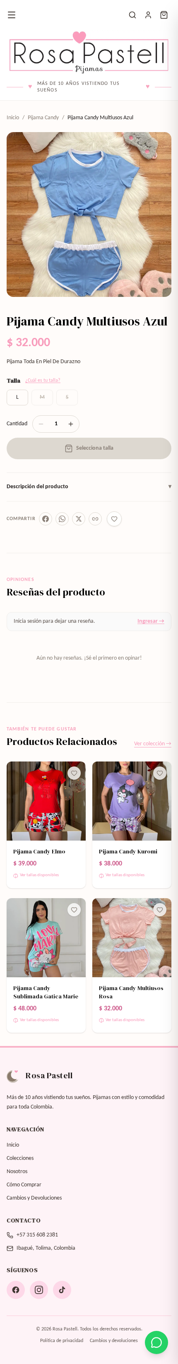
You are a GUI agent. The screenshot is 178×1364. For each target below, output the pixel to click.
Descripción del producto (89, 487)
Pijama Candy (43, 118)
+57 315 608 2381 (37, 1235)
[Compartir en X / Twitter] (78, 518)
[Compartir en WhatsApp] (62, 518)
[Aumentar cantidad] (71, 424)
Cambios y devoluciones (114, 1340)
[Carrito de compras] (163, 14)
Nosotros (17, 1172)
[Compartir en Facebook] (45, 518)
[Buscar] (132, 14)
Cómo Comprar (24, 1185)
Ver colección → (152, 744)
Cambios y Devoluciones (34, 1198)
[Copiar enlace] (95, 518)
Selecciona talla (94, 448)
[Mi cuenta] (148, 14)
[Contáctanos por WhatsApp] (156, 1342)
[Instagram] (39, 1290)
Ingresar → (150, 621)
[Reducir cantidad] (41, 424)
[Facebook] (16, 1290)
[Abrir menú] (11, 15)
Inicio (13, 118)
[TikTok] (62, 1290)
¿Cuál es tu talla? (42, 380)
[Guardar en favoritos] (114, 518)
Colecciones (20, 1158)
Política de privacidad (61, 1340)
